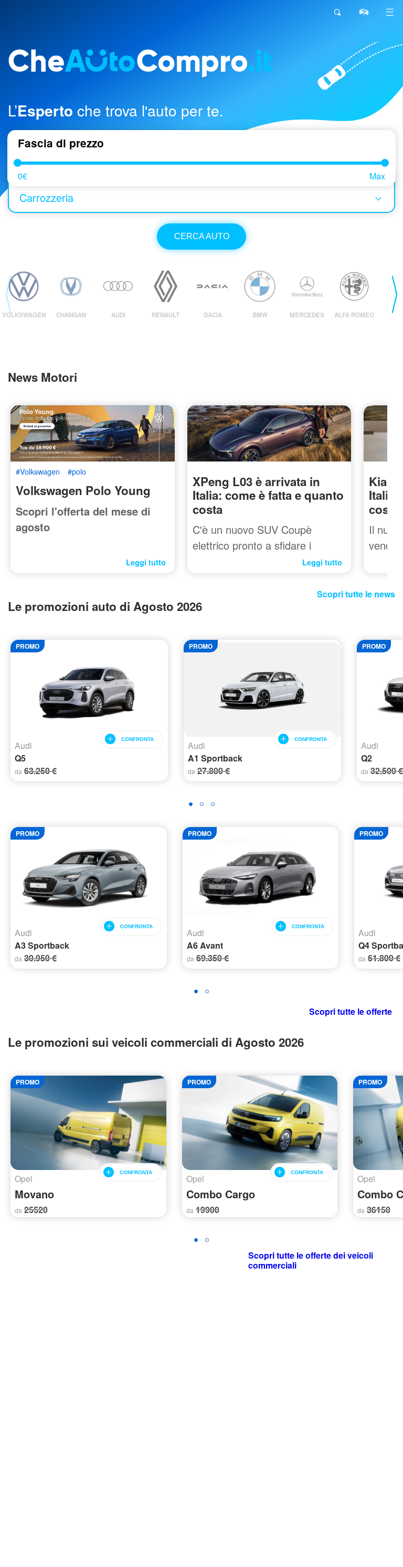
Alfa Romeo (354, 314)
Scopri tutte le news (356, 594)
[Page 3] (213, 804)
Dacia (213, 314)
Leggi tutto (146, 562)
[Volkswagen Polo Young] (92, 433)
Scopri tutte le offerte (350, 1011)
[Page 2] (202, 804)
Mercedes (307, 314)
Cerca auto (201, 236)
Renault (165, 314)
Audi (118, 314)
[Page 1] (191, 804)
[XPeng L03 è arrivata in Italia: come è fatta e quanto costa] (269, 433)
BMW (260, 314)
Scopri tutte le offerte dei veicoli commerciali (310, 1260)
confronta (137, 739)
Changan (71, 314)
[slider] (18, 163)
